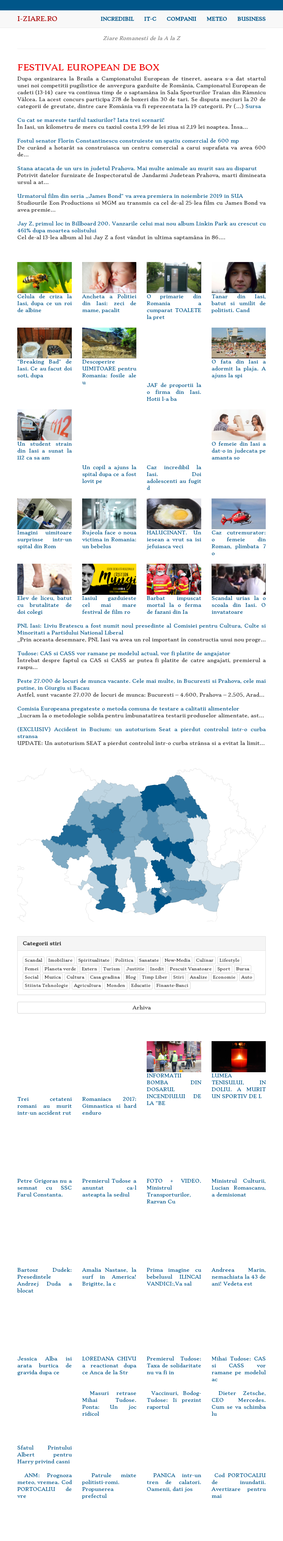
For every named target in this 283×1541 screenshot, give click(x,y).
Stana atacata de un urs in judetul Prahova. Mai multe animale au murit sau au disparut (137, 168)
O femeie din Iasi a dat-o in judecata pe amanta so (239, 451)
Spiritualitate (93, 960)
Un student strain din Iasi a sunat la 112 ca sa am (44, 451)
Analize (198, 977)
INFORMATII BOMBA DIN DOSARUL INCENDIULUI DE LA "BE (174, 1089)
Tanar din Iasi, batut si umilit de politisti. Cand (239, 303)
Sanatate (149, 960)
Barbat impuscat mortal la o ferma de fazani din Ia (174, 605)
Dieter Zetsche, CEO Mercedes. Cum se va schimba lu (239, 1403)
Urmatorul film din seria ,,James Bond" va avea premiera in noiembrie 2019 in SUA (130, 196)
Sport (223, 968)
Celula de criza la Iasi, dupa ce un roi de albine (44, 303)
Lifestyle (229, 960)
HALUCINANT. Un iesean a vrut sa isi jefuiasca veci (174, 540)
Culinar (205, 960)
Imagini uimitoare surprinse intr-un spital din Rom (44, 540)
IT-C (150, 19)
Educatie (140, 985)
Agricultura (87, 985)
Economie (224, 977)
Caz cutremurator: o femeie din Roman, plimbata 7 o (239, 543)
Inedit (157, 968)
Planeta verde (60, 968)
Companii (181, 19)
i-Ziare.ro (37, 19)
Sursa (253, 106)
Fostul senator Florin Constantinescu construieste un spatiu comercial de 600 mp (128, 141)
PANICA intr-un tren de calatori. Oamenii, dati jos (174, 1482)
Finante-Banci (172, 985)
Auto (246, 977)
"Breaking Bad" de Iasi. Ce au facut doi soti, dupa (44, 369)
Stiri (178, 977)
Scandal (33, 960)
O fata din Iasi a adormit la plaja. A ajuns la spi (239, 369)
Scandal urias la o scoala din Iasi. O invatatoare (239, 605)
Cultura (75, 977)
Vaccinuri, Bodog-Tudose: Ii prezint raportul (174, 1400)
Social (32, 977)
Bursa (242, 968)
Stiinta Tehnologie (46, 985)
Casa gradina (105, 977)
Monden (116, 985)
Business (251, 19)
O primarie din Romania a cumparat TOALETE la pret (174, 306)
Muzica (53, 977)
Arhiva (142, 1008)
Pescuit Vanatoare (191, 968)
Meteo (217, 19)
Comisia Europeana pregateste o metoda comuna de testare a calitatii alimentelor (128, 709)
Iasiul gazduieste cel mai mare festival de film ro (109, 605)
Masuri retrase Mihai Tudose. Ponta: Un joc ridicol (109, 1403)
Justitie (135, 968)
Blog (131, 977)
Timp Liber (154, 977)
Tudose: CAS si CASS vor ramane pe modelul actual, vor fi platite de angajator (123, 653)
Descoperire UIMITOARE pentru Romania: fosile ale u (109, 372)
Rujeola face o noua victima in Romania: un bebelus (109, 540)
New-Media (177, 960)
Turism (111, 968)
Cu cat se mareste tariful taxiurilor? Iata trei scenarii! (91, 120)
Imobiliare (60, 960)
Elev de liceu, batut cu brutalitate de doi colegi (44, 605)
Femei (32, 968)
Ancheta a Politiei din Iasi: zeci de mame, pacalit (109, 303)
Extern (89, 968)
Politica (124, 960)
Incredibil (117, 19)
